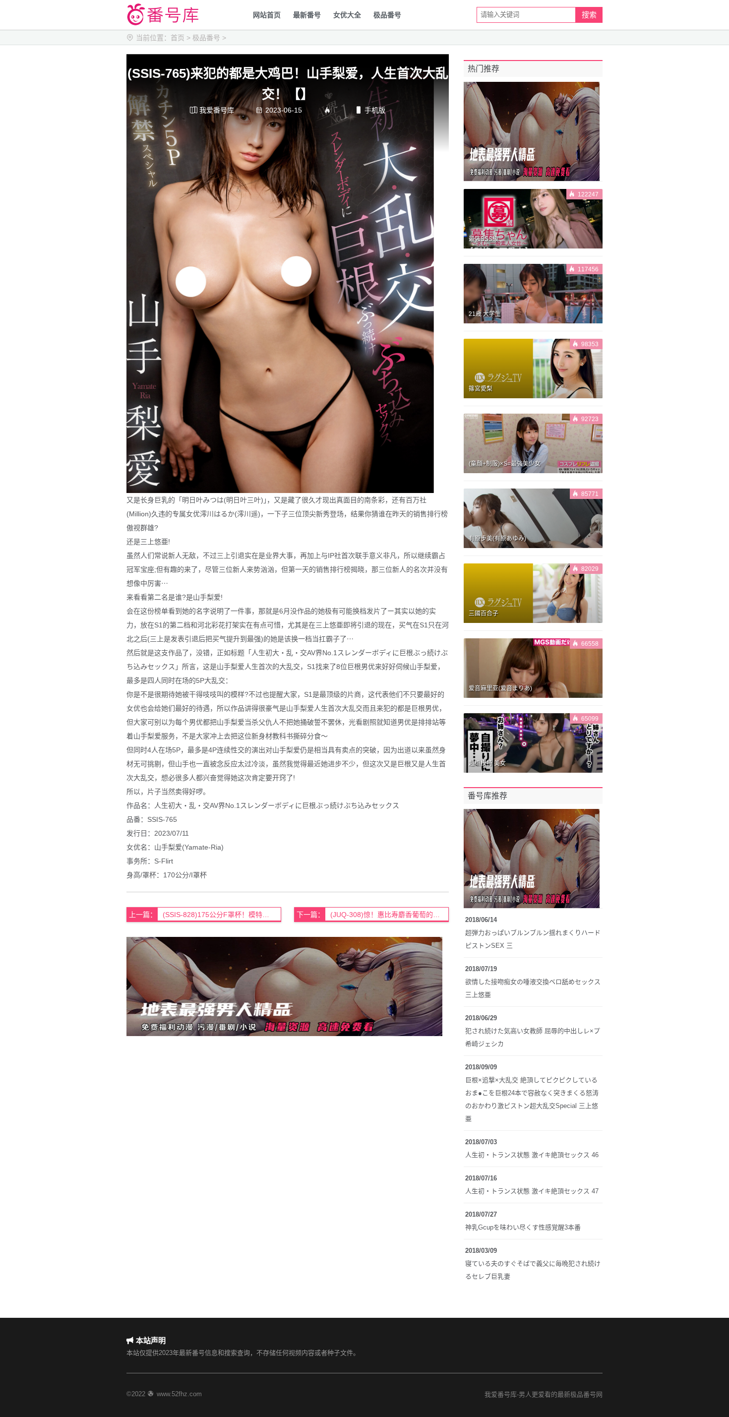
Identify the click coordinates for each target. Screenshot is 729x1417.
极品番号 (387, 15)
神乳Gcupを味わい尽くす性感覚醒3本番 (523, 1227)
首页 (177, 38)
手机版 (370, 110)
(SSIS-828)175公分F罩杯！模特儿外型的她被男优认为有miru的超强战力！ (222, 915)
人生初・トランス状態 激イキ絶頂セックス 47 (532, 1191)
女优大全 (347, 15)
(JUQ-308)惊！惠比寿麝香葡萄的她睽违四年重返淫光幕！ (389, 915)
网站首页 (267, 15)
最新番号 (307, 15)
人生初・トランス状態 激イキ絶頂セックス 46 (532, 1155)
